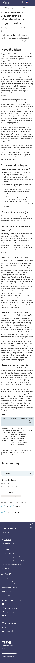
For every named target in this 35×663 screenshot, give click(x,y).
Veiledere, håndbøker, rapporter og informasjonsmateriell (12, 583)
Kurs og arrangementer (8, 553)
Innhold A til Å (6, 595)
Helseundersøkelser (7, 591)
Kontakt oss (5, 532)
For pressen (5, 568)
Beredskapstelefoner (8, 536)
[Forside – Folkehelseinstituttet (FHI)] (5, 3)
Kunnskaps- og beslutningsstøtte (11, 496)
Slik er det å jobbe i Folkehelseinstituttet (14, 561)
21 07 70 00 (7, 540)
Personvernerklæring (8, 656)
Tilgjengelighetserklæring (9, 653)
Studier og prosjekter (8, 578)
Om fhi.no (5, 649)
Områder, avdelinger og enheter (11, 564)
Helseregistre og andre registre (11, 587)
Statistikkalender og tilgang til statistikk (13, 557)
